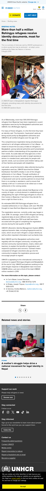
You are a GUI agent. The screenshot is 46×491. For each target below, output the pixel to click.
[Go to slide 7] (29, 378)
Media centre (6, 448)
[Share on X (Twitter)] (20, 310)
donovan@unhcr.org (13, 282)
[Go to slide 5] (25, 378)
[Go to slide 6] (27, 378)
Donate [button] (39, 9)
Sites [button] (43, 9)
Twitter (12, 412)
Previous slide (4, 341)
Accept (23, 486)
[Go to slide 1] (16, 378)
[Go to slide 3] (20, 378)
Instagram (8, 412)
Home (4, 21)
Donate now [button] (8, 397)
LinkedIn (27, 412)
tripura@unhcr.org (31, 284)
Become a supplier (9, 458)
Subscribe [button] (7, 430)
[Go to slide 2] (18, 378)
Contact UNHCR (8, 444)
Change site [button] (32, 2)
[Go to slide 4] (22, 378)
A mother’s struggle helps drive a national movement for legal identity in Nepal (22, 366)
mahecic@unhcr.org (34, 289)
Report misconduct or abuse (12, 451)
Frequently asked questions (12, 441)
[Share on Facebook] (25, 310)
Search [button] (34, 9)
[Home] (12, 8)
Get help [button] (32, 15)
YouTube (17, 412)
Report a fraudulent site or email (14, 454)
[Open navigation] (3, 8)
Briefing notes (12, 21)
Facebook (3, 412)
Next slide (42, 341)
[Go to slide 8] (31, 378)
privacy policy (16, 478)
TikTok (22, 412)
